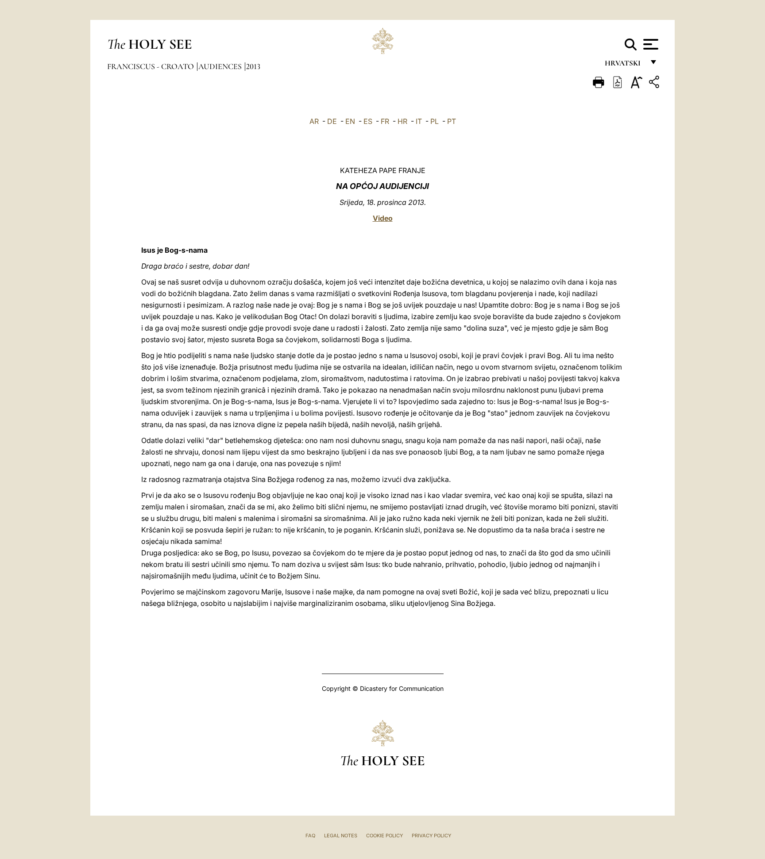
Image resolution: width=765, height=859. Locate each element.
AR (314, 121)
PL (434, 121)
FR (385, 121)
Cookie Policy (384, 835)
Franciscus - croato (151, 66)
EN (350, 121)
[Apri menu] (649, 44)
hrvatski (624, 65)
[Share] (655, 83)
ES (367, 121)
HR (402, 121)
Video (383, 218)
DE (332, 121)
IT (419, 121)
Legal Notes (340, 835)
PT (451, 121)
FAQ (310, 835)
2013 (253, 66)
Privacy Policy (431, 835)
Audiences (220, 66)
